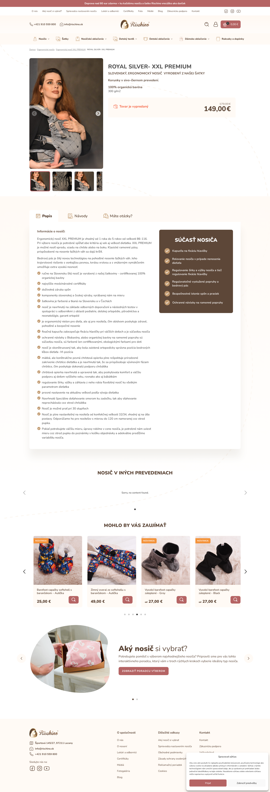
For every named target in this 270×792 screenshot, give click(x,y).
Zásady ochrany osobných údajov (176, 758)
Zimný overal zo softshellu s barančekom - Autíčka (104, 591)
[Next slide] (98, 113)
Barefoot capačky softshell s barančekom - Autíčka (50, 591)
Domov (32, 49)
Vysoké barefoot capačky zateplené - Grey (156, 591)
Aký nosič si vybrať (168, 740)
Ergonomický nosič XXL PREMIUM (71, 49)
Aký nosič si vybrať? (52, 11)
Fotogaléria (123, 771)
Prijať (208, 783)
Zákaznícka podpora (177, 11)
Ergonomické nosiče (46, 49)
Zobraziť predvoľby (247, 783)
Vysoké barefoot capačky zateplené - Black (210, 591)
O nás (35, 11)
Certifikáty (128, 11)
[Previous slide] (34, 113)
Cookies (162, 771)
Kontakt (196, 11)
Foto (140, 11)
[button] (206, 24)
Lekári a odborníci (110, 11)
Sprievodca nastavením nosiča (81, 11)
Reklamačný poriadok (170, 765)
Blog (160, 11)
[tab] (135, 509)
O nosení (122, 746)
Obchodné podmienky (170, 752)
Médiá (150, 11)
